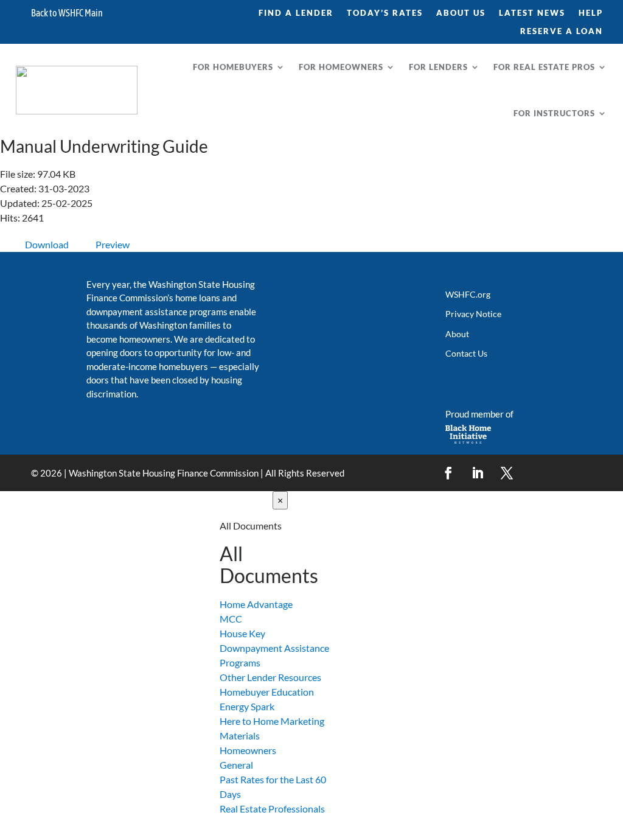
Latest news (532, 13)
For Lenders (438, 67)
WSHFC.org (467, 294)
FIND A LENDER (296, 13)
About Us (461, 13)
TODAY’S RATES (385, 13)
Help (591, 13)
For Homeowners (341, 67)
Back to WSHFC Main (67, 13)
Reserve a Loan (561, 31)
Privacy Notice (473, 314)
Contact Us (466, 353)
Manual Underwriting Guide (104, 146)
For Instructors (554, 113)
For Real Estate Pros (544, 67)
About (457, 334)
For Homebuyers (233, 67)
